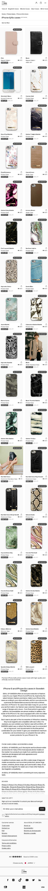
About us (27, 825)
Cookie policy (6, 848)
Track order (6, 825)
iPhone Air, (33, 785)
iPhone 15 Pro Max (37, 789)
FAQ (3, 831)
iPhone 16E (5, 787)
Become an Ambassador (32, 831)
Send (42, 809)
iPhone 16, (13, 787)
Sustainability (28, 828)
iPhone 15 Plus (26, 789)
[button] (24, 856)
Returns (4, 833)
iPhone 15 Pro (16, 789)
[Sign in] (36, 3)
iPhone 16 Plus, (30, 787)
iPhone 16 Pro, (21, 787)
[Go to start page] (4, 3)
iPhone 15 (8, 789)
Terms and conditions (9, 843)
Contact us (5, 828)
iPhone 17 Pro (13, 785)
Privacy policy (6, 846)
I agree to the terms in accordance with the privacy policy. (25, 815)
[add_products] (21, 58)
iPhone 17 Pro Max (24, 785)
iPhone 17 (5, 785)
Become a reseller (30, 833)
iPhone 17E (41, 785)
